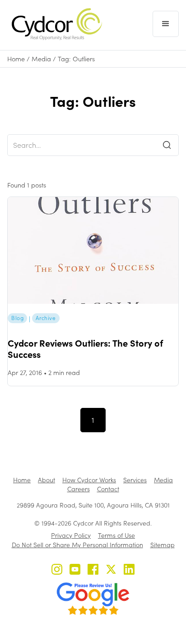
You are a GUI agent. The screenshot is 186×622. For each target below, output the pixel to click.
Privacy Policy (71, 535)
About (46, 480)
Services (135, 480)
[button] (166, 24)
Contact (108, 489)
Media (41, 59)
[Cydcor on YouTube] (75, 570)
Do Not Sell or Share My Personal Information (77, 544)
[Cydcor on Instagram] (56, 570)
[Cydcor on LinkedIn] (129, 570)
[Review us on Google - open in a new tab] (93, 598)
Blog (17, 317)
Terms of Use (116, 535)
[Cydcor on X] (111, 570)
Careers (78, 489)
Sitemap (162, 544)
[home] (54, 24)
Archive (46, 317)
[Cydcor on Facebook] (93, 570)
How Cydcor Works (89, 480)
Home (16, 59)
